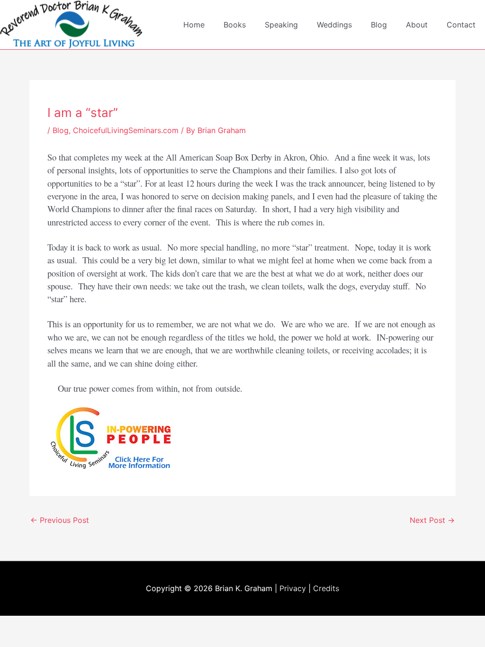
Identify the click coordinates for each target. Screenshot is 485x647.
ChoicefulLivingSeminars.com (126, 130)
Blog (379, 24)
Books (235, 24)
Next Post (432, 520)
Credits (326, 588)
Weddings (334, 24)
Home (194, 24)
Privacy (292, 588)
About (417, 24)
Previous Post (59, 520)
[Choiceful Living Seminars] (114, 438)
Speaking (281, 24)
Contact (461, 24)
